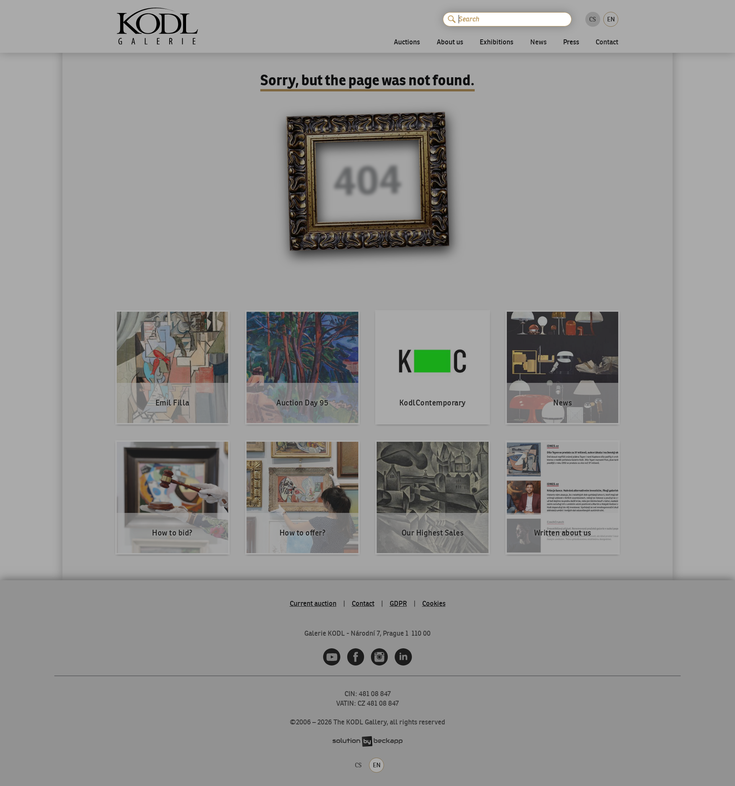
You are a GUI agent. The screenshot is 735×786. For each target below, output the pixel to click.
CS (592, 19)
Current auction (313, 603)
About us (450, 42)
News (538, 42)
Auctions (407, 42)
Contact (607, 42)
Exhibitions (496, 42)
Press (571, 42)
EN (611, 19)
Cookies (434, 603)
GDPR (398, 603)
